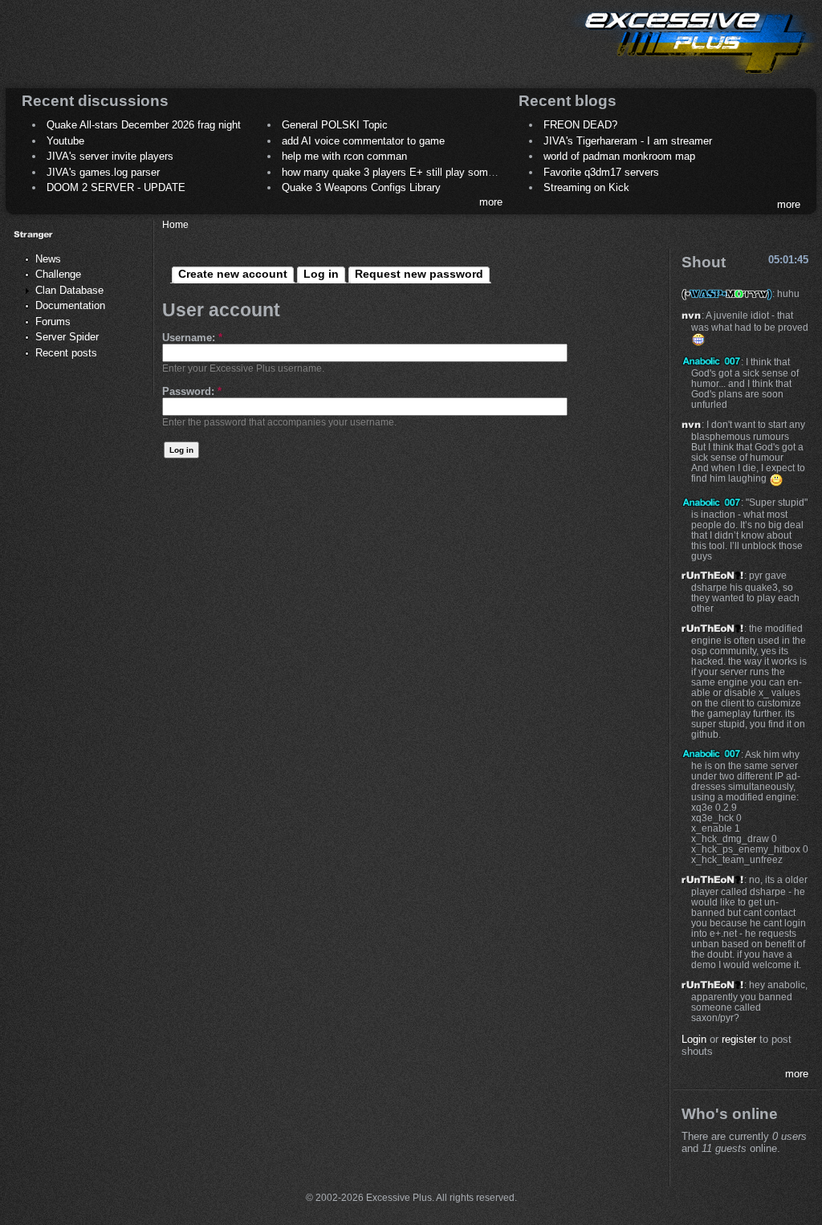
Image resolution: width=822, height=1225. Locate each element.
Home (175, 224)
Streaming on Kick (586, 187)
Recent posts (66, 353)
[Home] (693, 77)
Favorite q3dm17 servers (601, 172)
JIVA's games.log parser (103, 172)
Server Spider (67, 337)
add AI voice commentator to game (363, 141)
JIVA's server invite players (110, 156)
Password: (192, 391)
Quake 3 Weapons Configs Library (361, 187)
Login (694, 1039)
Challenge (58, 274)
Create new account (232, 273)
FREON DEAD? (580, 125)
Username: (192, 338)
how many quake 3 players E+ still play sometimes (400, 172)
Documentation (70, 305)
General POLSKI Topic (335, 125)
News (48, 259)
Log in (321, 273)
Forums (53, 321)
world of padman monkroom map (619, 156)
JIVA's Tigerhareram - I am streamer (627, 141)
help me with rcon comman (344, 156)
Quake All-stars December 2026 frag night (144, 125)
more (491, 202)
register (739, 1039)
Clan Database (69, 290)
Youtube (65, 141)
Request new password (419, 273)
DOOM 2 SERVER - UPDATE (116, 187)
